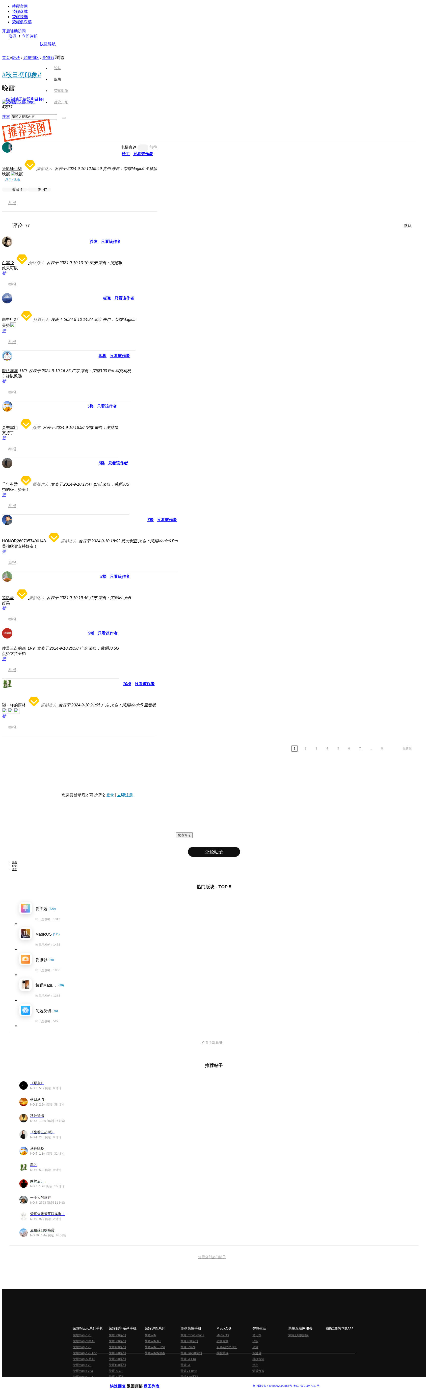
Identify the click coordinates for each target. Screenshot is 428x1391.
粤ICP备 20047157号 (306, 1386)
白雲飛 (8, 263)
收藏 (17, 190)
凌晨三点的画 (14, 648)
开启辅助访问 (14, 31)
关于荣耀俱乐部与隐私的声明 (156, 1382)
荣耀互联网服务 (298, 1335)
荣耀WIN (150, 1335)
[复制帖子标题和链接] (25, 99)
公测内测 (222, 1341)
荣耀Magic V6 (82, 1335)
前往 (153, 147)
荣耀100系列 (117, 1365)
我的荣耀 (222, 1353)
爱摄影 (48, 58)
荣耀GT (185, 1365)
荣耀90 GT (116, 1371)
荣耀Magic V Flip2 (85, 1353)
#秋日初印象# (21, 75)
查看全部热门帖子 (212, 1257)
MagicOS (222, 1335)
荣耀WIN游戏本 (155, 1353)
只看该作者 (143, 154)
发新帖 (407, 748)
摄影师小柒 (12, 169)
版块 (16, 58)
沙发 (94, 241)
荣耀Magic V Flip (84, 1377)
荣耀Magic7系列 (84, 1359)
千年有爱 (10, 484)
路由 (255, 1365)
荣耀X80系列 (189, 1341)
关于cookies (183, 1382)
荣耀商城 (20, 11)
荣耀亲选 (20, 17)
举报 (12, 203)
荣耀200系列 (117, 1359)
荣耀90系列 (116, 1377)
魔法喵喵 (10, 371)
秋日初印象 (12, 180)
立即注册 (30, 36)
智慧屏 (256, 1353)
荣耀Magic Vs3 (83, 1371)
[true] (64, 117)
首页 (57, 56)
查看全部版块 (212, 1042)
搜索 (6, 116)
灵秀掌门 (10, 427)
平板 (255, 1341)
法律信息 (197, 1382)
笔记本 (256, 1335)
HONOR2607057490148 (24, 541)
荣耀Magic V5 (82, 1347)
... (371, 748)
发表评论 (184, 835)
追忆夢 (8, 598)
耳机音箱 (258, 1359)
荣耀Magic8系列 (84, 1341)
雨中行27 (10, 319)
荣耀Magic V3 (82, 1365)
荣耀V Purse (189, 1371)
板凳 (107, 298)
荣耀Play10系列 (191, 1353)
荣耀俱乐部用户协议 (123, 1382)
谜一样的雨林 (14, 705)
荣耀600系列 (117, 1335)
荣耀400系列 (117, 1347)
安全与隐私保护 (226, 1347)
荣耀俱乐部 (22, 22)
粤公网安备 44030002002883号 (272, 1386)
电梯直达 (128, 147)
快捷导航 (48, 44)
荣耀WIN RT (153, 1341)
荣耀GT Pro (188, 1359)
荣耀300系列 (117, 1353)
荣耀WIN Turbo (155, 1347)
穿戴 (255, 1347)
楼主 (126, 154)
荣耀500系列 (117, 1341)
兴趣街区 (31, 58)
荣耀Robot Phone (192, 1335)
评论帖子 (214, 851)
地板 (103, 356)
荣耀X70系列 (189, 1377)
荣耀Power (188, 1347)
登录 (13, 36)
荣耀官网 (20, 6)
